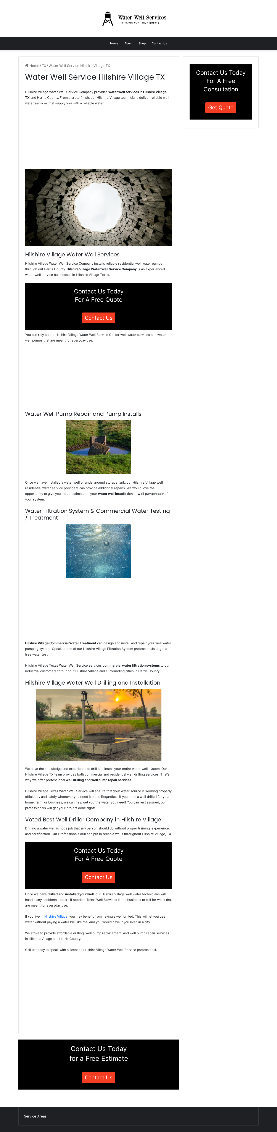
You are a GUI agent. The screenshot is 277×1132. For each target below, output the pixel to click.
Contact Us (159, 43)
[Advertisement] (98, 139)
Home (114, 43)
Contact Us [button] (99, 318)
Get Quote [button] (221, 107)
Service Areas (35, 1116)
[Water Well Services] (138, 18)
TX (44, 65)
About (128, 43)
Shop (142, 43)
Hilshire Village (56, 916)
